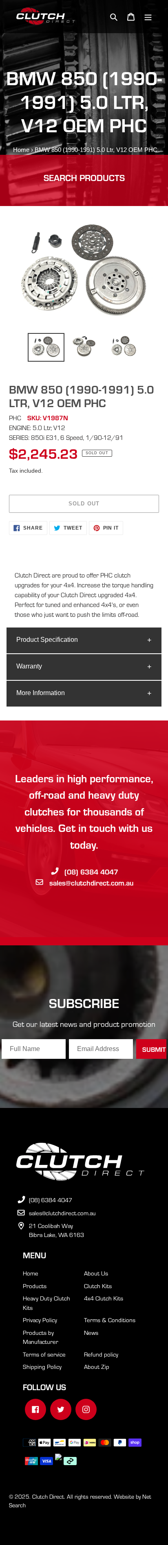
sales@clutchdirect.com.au (91, 882)
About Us (96, 1273)
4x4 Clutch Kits (103, 1298)
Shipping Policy (42, 1366)
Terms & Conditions (109, 1320)
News (91, 1332)
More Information (40, 692)
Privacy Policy (40, 1320)
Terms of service (44, 1354)
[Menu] (148, 16)
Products (34, 1286)
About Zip (96, 1366)
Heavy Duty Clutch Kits (46, 1303)
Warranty (29, 666)
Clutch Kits (98, 1286)
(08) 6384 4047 (91, 871)
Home (21, 149)
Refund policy (101, 1354)
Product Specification (47, 639)
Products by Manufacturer (40, 1337)
